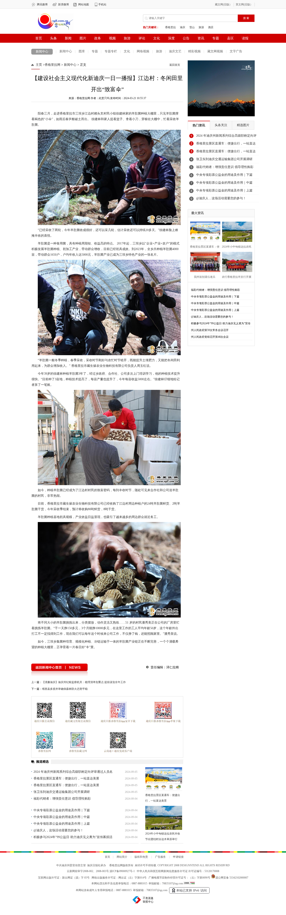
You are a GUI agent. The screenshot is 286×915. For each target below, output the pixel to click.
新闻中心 (42, 51)
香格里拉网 (52, 64)
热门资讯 (199, 125)
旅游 (159, 51)
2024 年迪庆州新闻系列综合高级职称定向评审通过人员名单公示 (226, 137)
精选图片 (243, 125)
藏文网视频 (215, 51)
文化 (127, 51)
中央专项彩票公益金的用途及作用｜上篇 (62, 823)
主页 (39, 64)
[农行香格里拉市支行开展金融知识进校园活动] (236, 261)
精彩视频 (194, 51)
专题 (95, 51)
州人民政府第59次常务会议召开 (210, 330)
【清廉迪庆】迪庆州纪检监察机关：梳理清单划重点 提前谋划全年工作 (84, 682)
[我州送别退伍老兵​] (204, 261)
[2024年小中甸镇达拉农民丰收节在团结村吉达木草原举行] (163, 818)
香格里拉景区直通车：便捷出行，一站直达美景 (66, 778)
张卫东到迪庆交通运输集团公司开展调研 (62, 792)
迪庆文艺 (175, 51)
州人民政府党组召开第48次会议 (210, 336)
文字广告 (236, 51)
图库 (82, 51)
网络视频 (143, 51)
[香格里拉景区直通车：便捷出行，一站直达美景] (163, 779)
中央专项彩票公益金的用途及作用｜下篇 (62, 810)
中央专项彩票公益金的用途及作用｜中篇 (62, 817)
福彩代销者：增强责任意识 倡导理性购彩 (62, 798)
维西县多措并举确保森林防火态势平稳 (65, 688)
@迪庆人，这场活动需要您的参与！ (58, 830)
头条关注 (221, 125)
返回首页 (174, 64)
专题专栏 (111, 51)
